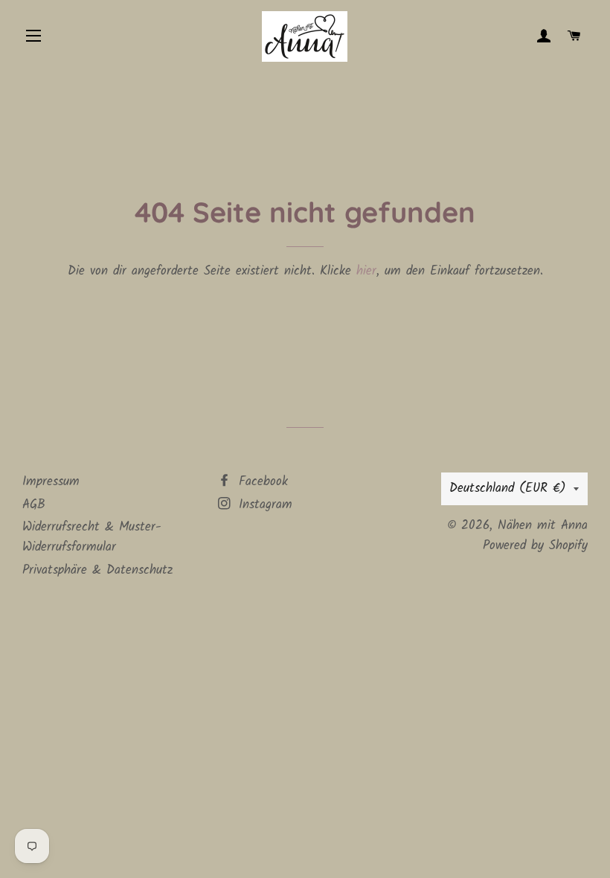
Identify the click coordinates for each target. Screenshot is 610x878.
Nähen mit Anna (543, 526)
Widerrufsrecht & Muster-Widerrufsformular (91, 537)
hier (366, 271)
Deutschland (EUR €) (507, 488)
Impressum (51, 482)
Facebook (261, 482)
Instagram (263, 505)
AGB (33, 505)
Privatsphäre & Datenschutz (97, 570)
